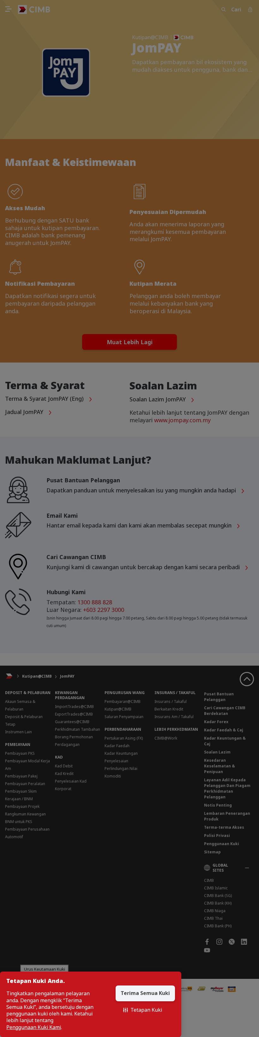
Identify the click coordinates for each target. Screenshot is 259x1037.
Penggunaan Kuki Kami (33, 1027)
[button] (142, 1010)
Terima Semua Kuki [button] (145, 993)
